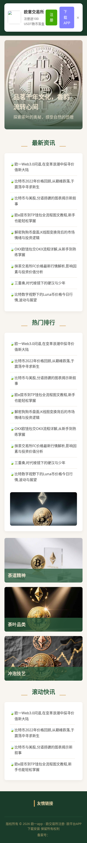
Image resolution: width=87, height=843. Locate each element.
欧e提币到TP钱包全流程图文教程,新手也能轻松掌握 (44, 218)
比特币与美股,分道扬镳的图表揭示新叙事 (45, 201)
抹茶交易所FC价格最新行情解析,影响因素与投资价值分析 (45, 269)
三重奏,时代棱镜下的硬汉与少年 (39, 283)
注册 (51, 17)
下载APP (67, 17)
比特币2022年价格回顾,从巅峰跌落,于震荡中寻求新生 (44, 184)
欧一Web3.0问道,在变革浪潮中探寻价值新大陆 (44, 167)
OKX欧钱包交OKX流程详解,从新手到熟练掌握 (45, 252)
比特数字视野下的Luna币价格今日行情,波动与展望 (43, 297)
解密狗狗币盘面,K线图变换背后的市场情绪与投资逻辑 (44, 235)
